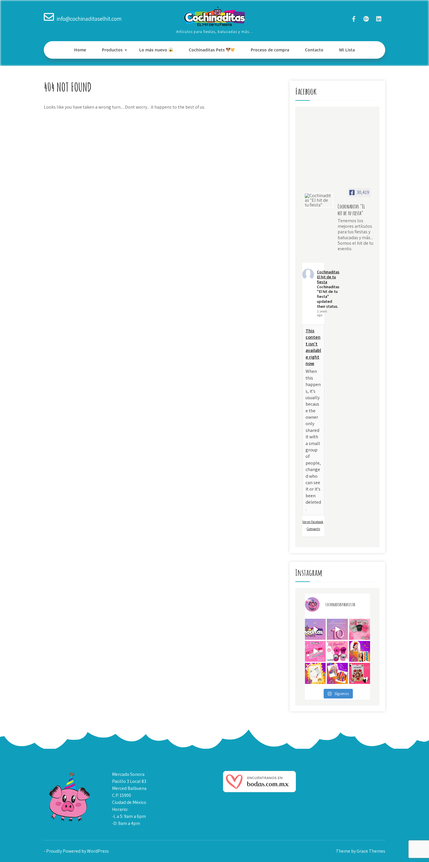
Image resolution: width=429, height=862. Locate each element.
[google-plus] (366, 18)
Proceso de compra (270, 50)
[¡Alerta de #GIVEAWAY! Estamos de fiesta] (337, 629)
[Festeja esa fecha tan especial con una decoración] (359, 673)
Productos (112, 50)
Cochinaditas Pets (207, 50)
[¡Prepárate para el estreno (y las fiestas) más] (337, 651)
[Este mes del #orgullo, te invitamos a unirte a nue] (359, 651)
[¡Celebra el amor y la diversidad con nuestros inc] (337, 673)
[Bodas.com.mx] (259, 791)
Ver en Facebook (312, 522)
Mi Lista (347, 50)
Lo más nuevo (153, 50)
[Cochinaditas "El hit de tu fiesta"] (318, 200)
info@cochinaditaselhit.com (89, 18)
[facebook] (353, 18)
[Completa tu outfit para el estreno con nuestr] (359, 629)
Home (80, 50)
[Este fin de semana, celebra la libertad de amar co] (315, 673)
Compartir (313, 529)
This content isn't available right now (313, 347)
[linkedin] (379, 18)
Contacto (314, 50)
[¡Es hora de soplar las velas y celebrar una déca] (315, 629)
